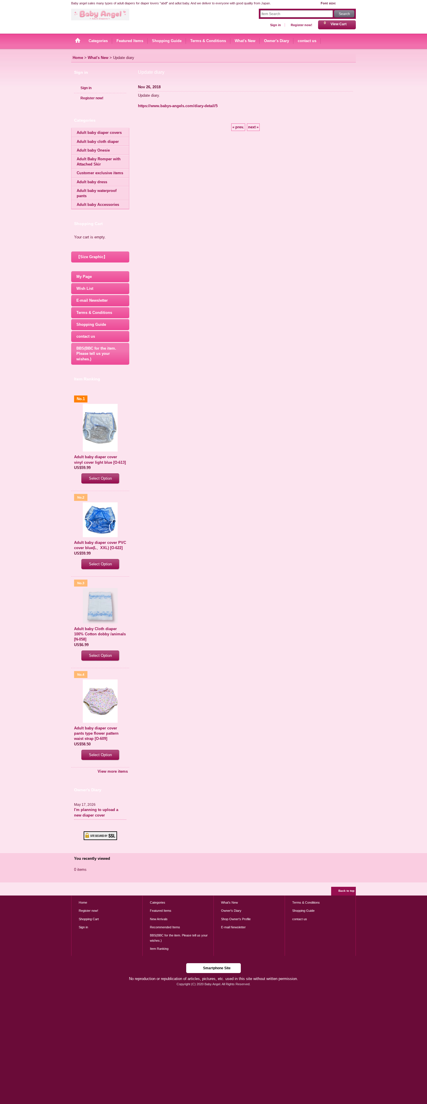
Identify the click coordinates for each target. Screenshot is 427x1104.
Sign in (275, 25)
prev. (238, 127)
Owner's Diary (231, 910)
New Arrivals (159, 919)
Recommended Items (165, 927)
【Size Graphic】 (91, 257)
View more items (113, 771)
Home (83, 902)
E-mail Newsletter (92, 300)
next (253, 127)
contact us (85, 336)
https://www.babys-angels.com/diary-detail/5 (178, 106)
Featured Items (160, 910)
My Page (84, 276)
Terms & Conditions (94, 312)
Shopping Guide (91, 324)
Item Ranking (159, 948)
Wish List (84, 288)
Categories (157, 902)
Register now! (301, 25)
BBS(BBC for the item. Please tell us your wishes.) (96, 353)
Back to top (346, 890)
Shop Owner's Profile (236, 919)
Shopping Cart (89, 919)
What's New (229, 902)
